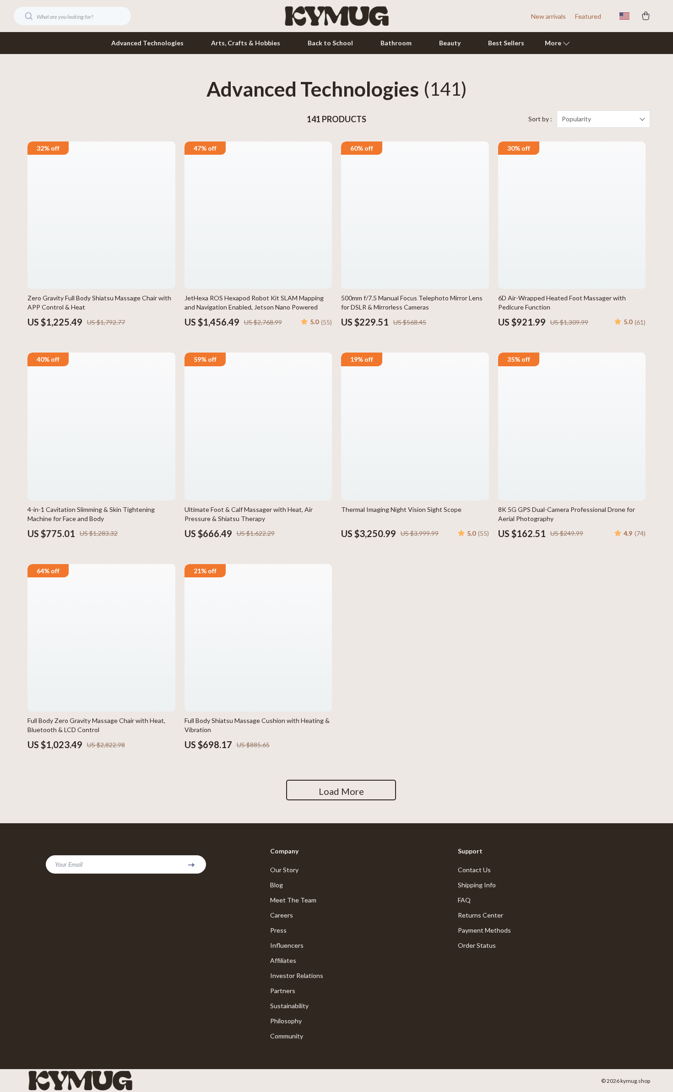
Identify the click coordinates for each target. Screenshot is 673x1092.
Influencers (287, 945)
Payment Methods (484, 930)
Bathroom (396, 43)
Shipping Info (477, 885)
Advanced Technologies (147, 43)
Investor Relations (296, 975)
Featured (588, 16)
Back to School (330, 43)
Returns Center (480, 915)
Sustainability (289, 1006)
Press (278, 930)
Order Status (477, 945)
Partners (282, 990)
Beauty (450, 43)
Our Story (284, 870)
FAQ (464, 900)
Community (286, 1036)
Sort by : (540, 119)
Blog (276, 885)
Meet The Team (293, 900)
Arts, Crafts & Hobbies (245, 43)
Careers (281, 915)
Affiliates (283, 960)
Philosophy (286, 1021)
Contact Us (474, 870)
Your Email (68, 864)
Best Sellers (506, 43)
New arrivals (548, 16)
